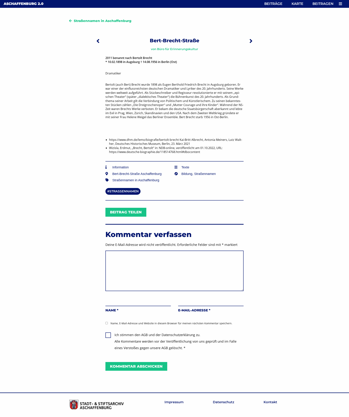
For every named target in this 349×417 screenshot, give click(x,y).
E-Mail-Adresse (194, 310)
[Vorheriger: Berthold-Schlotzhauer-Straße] (98, 41)
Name (111, 310)
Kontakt (270, 402)
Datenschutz (223, 402)
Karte (297, 4)
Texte (185, 167)
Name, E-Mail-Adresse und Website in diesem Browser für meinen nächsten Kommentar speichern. (171, 323)
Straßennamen (205, 174)
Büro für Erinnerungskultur (177, 49)
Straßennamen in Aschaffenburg (102, 21)
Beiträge (273, 4)
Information (120, 167)
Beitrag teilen (126, 212)
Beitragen (322, 4)
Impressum (174, 402)
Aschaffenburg (23, 4)
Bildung (186, 174)
